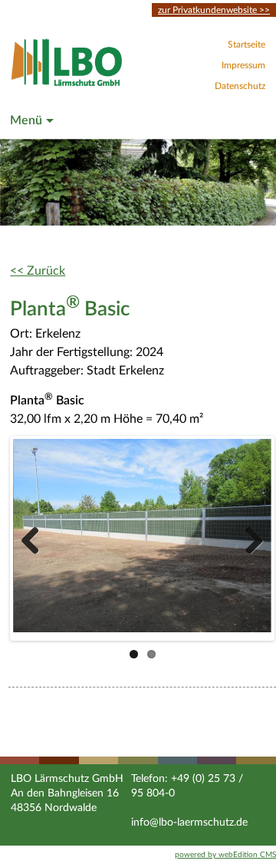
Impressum (243, 65)
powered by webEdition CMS (225, 855)
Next (248, 538)
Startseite (246, 44)
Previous (36, 538)
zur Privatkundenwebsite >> (214, 10)
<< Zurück (37, 271)
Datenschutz (240, 86)
